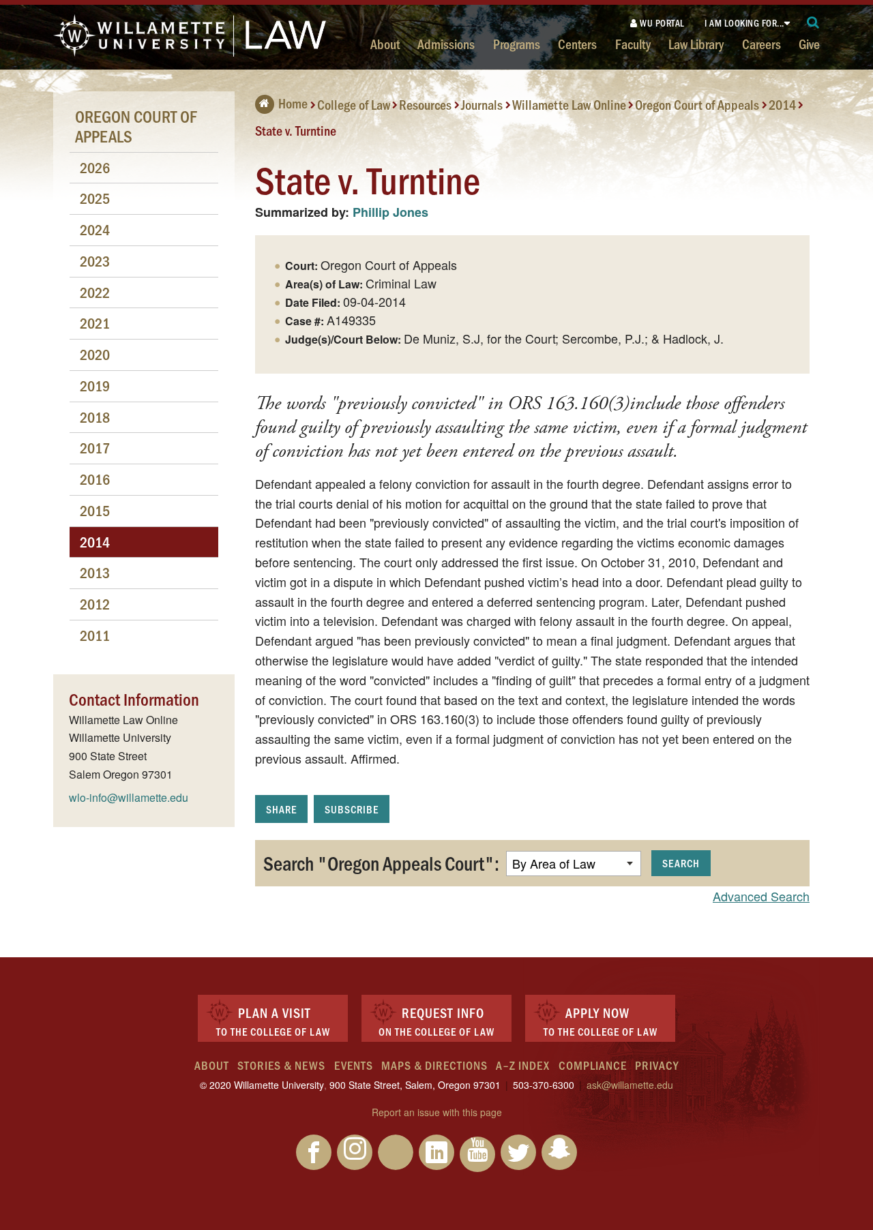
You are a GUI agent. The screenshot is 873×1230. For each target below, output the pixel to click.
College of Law (353, 104)
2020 (95, 354)
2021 (95, 323)
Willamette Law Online (569, 104)
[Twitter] (518, 1152)
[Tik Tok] (395, 1152)
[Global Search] (813, 22)
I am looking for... (744, 22)
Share (281, 809)
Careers (761, 43)
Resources (425, 104)
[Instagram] (354, 1152)
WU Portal (661, 22)
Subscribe (352, 809)
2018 (95, 417)
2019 (95, 385)
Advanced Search (761, 896)
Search (681, 863)
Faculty (633, 43)
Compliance (593, 1065)
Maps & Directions (434, 1065)
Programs (516, 43)
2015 (95, 510)
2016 (95, 479)
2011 (95, 635)
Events (353, 1065)
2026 (95, 167)
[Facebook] (313, 1152)
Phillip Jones (390, 212)
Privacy (657, 1065)
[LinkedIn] (436, 1152)
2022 (95, 292)
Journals (482, 104)
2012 (95, 604)
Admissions (446, 43)
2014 (782, 104)
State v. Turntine (295, 129)
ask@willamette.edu (630, 1085)
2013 (95, 572)
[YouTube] (477, 1154)
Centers (577, 43)
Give (809, 43)
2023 (95, 261)
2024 (95, 229)
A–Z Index (523, 1065)
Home (293, 103)
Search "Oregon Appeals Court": (381, 862)
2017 (95, 447)
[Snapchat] (559, 1152)
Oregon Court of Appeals (697, 104)
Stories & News (281, 1065)
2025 (95, 198)
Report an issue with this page (437, 1112)
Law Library (696, 43)
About (385, 43)
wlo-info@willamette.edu (128, 797)
